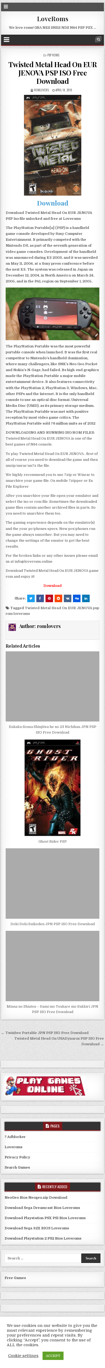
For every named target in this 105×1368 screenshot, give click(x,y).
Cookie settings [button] (23, 1355)
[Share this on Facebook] (40, 598)
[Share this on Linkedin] (86, 598)
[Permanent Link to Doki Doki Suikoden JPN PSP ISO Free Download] (52, 883)
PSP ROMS (53, 55)
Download (52, 203)
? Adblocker (15, 1137)
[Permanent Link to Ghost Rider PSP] (52, 787)
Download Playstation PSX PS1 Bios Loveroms (45, 1218)
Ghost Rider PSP (52, 841)
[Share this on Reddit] (58, 598)
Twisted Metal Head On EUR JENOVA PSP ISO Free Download (52, 73)
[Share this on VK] (67, 598)
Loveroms (13, 1147)
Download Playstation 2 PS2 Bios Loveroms (43, 1238)
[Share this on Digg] (76, 598)
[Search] (98, 39)
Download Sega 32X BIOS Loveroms (37, 1228)
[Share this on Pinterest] (49, 598)
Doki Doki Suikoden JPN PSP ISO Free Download (52, 924)
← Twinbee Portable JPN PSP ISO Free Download (45, 1033)
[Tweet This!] (31, 598)
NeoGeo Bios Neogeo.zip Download (36, 1197)
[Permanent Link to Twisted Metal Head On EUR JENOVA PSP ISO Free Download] (52, 145)
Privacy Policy (17, 1157)
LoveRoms (52, 18)
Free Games (15, 1278)
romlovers (41, 90)
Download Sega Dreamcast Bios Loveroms (42, 1208)
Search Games (17, 1167)
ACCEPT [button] (53, 1356)
